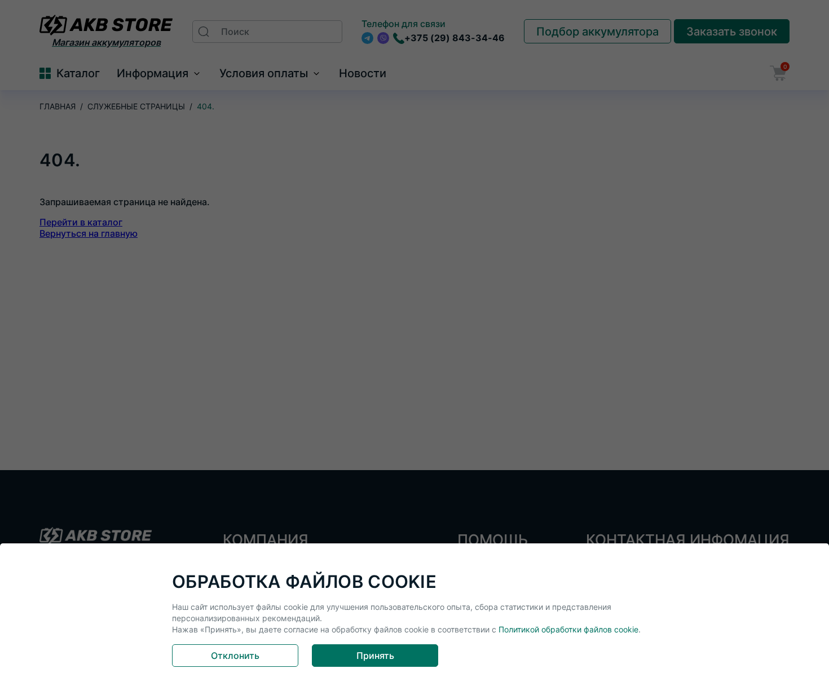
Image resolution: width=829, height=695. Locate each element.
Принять (375, 655)
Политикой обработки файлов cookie (568, 629)
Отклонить (235, 655)
